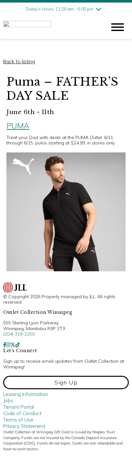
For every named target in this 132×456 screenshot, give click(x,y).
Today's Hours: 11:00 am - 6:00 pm (59, 9)
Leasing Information (25, 394)
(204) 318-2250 (19, 334)
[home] (50, 27)
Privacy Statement (24, 426)
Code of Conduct (22, 413)
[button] (66, 382)
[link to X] (12, 345)
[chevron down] (99, 9)
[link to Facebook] (4, 345)
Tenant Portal (18, 407)
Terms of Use (18, 419)
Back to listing (19, 61)
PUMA (17, 125)
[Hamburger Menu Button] (117, 27)
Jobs (8, 400)
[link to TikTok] (17, 345)
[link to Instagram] (8, 345)
